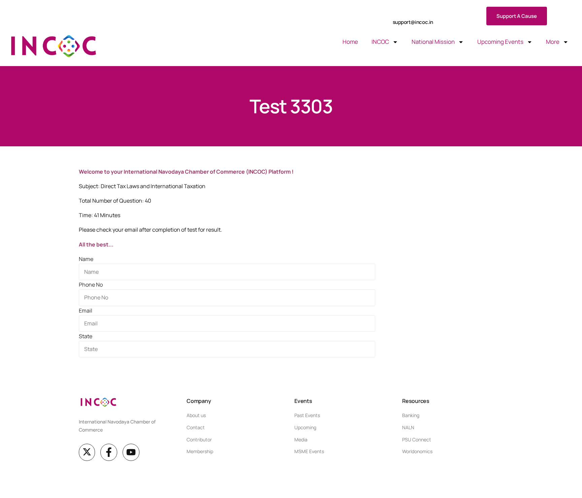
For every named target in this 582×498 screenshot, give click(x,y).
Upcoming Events (500, 42)
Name (86, 259)
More (552, 42)
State (85, 336)
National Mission (433, 42)
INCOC (380, 42)
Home (350, 42)
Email (85, 310)
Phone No (91, 284)
